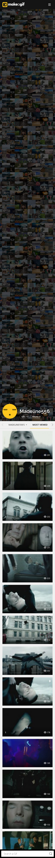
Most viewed (40, 424)
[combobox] (27, 854)
